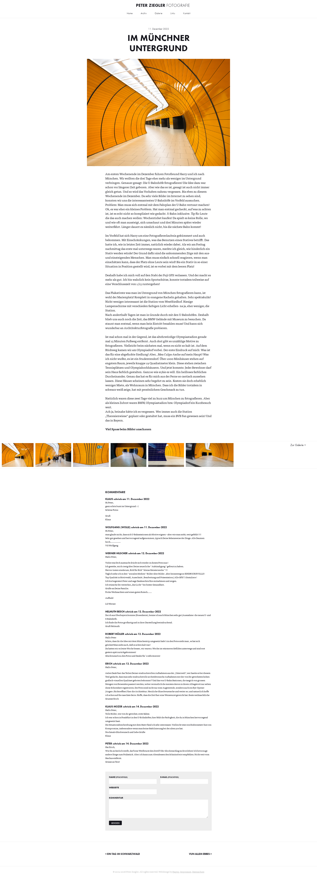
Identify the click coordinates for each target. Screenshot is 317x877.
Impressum (185, 872)
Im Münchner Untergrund (158, 43)
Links (172, 13)
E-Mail (169, 777)
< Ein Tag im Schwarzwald (122, 854)
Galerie (158, 13)
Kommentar (116, 797)
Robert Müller (114, 634)
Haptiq (175, 872)
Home (130, 13)
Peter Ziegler (163, 5)
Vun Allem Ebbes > (200, 854)
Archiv (144, 13)
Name (118, 777)
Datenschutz (198, 872)
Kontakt (186, 13)
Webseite (114, 787)
